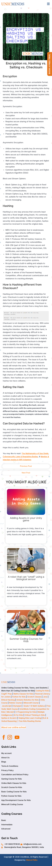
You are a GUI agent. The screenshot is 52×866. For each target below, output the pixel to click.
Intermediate (6, 824)
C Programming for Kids (26, 712)
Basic (3, 820)
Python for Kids (19, 697)
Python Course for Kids (11, 796)
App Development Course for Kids (16, 800)
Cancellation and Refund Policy (14, 774)
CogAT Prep (6, 694)
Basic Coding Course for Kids (14, 792)
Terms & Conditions (9, 766)
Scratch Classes (34, 697)
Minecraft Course (31, 703)
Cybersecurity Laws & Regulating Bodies (20, 456)
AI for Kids (18, 715)
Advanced (5, 829)
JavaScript (6, 706)
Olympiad (17, 706)
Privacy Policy (7, 770)
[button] (48, 3)
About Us (5, 757)
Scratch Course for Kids (11, 787)
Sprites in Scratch (9, 718)
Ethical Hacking (8, 700)
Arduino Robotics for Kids (27, 700)
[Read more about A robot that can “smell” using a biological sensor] (26, 561)
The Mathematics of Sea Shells (35, 453)
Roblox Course (15, 703)
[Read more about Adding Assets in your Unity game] (26, 502)
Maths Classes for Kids (23, 694)
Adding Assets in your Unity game (26, 519)
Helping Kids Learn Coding (29, 718)
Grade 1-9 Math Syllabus (34, 706)
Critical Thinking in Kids (35, 715)
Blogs (3, 762)
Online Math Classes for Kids (13, 783)
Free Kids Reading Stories (30, 721)
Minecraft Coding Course (12, 804)
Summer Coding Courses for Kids (26, 640)
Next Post (26, 473)
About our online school (13, 727)
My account (6, 753)
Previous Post (26, 466)
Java (45, 697)
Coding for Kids (42, 691)
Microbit (10, 712)
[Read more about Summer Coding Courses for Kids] (26, 623)
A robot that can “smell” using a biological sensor (26, 578)
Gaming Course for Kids (11, 779)
